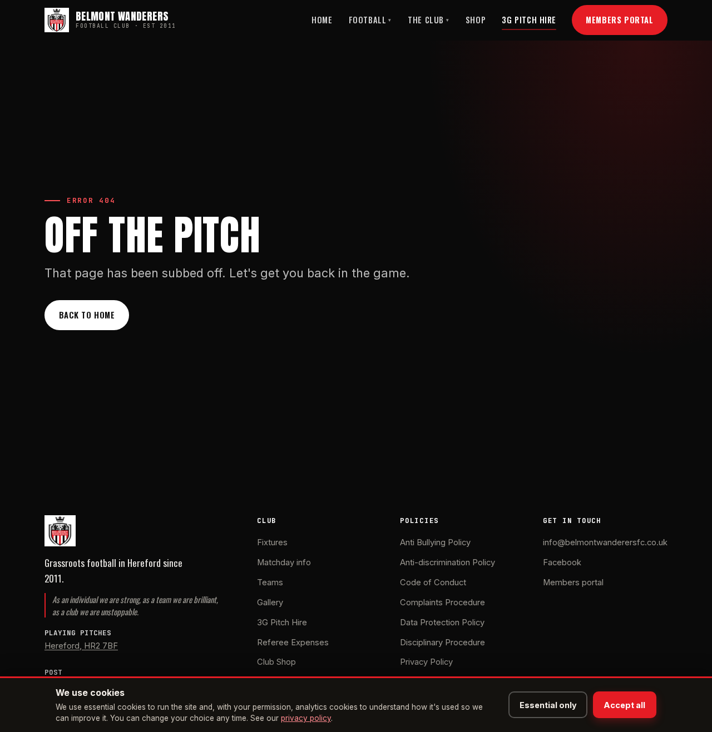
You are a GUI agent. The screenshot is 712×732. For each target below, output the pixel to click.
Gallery (270, 602)
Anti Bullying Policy (435, 542)
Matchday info (284, 562)
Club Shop (276, 662)
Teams (270, 582)
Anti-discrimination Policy (447, 562)
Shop (476, 20)
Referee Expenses (293, 643)
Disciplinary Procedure (442, 643)
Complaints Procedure (442, 602)
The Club (428, 20)
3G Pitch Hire (529, 20)
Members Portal (619, 19)
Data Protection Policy (442, 623)
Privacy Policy (426, 662)
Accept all (624, 705)
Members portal (573, 582)
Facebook (562, 562)
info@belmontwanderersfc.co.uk (605, 542)
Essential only (548, 705)
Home (322, 20)
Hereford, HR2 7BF (81, 646)
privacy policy (306, 718)
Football (370, 20)
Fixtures (272, 542)
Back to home (87, 314)
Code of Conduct (433, 582)
